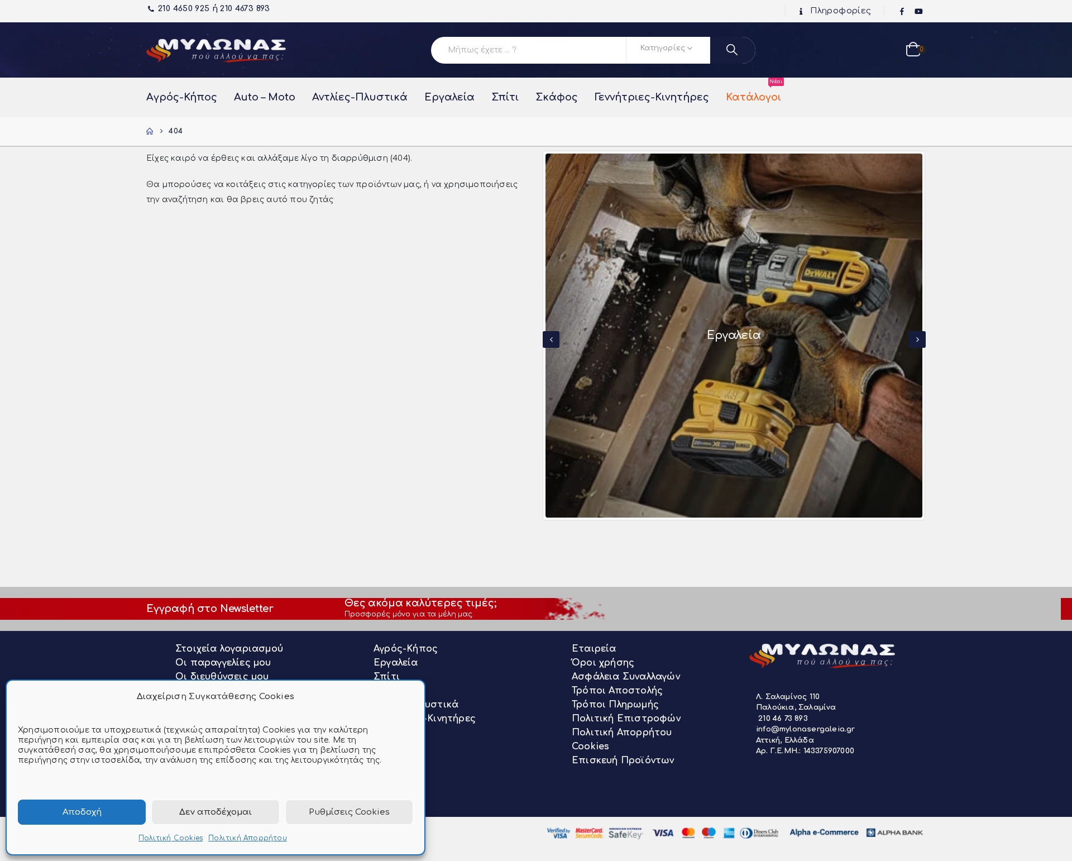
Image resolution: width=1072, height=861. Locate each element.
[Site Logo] (216, 50)
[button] (551, 339)
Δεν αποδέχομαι (215, 812)
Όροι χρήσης (603, 663)
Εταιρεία (594, 649)
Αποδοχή (82, 812)
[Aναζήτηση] (732, 50)
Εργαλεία (449, 97)
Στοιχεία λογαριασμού (229, 649)
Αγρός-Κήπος (181, 97)
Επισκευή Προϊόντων (623, 760)
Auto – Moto (264, 97)
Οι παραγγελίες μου (223, 663)
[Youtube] (918, 11)
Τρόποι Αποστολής (617, 691)
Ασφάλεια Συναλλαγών (626, 677)
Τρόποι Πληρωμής (615, 705)
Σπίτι (505, 97)
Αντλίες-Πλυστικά (360, 97)
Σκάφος (556, 97)
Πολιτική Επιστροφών (626, 719)
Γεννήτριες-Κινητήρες (652, 97)
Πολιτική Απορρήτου (247, 838)
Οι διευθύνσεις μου (222, 677)
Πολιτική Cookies (170, 838)
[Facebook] (902, 11)
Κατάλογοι (753, 91)
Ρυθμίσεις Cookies (349, 812)
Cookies (590, 747)
